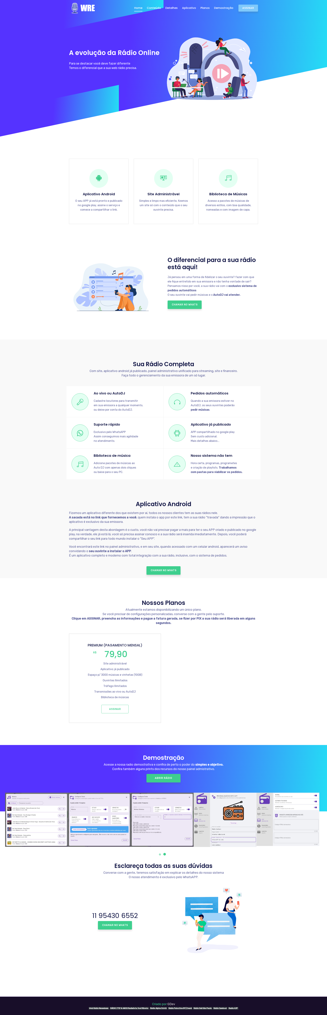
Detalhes (171, 8)
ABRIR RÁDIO (163, 778)
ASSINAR (248, 8)
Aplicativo (189, 8)
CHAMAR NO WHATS (185, 304)
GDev (171, 1004)
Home (138, 8)
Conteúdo (154, 8)
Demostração (223, 8)
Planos (205, 8)
